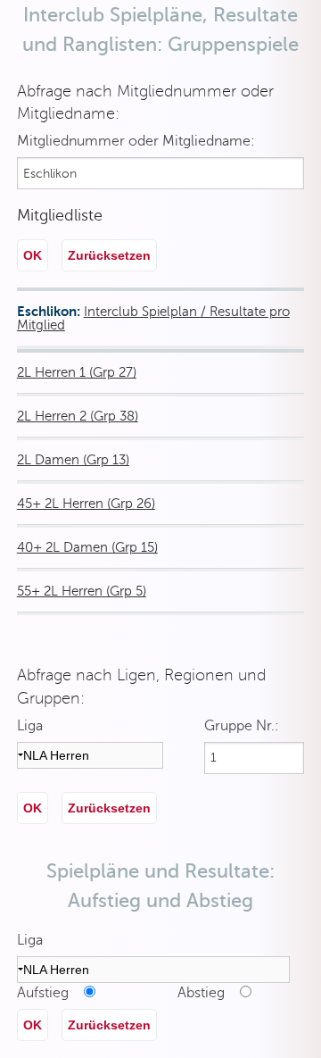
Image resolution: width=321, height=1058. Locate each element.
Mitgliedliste (60, 215)
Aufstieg (48, 992)
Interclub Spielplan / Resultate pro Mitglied (153, 318)
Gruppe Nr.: (241, 726)
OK (32, 255)
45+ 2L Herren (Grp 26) (86, 503)
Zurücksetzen (109, 255)
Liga (30, 726)
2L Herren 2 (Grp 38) (77, 416)
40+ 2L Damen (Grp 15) (87, 547)
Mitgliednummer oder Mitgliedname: (136, 141)
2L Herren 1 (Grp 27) (76, 372)
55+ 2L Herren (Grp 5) (81, 591)
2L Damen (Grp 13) (73, 460)
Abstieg (206, 992)
